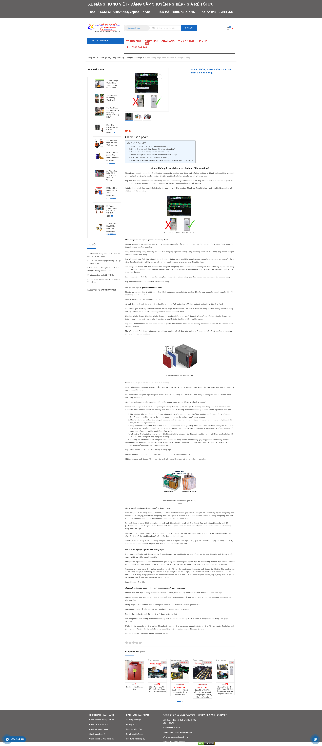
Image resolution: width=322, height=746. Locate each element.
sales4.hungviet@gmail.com (125, 12)
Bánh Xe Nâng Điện (134, 729)
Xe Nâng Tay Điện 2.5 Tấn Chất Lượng (111, 142)
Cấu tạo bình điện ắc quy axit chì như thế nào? (150, 152)
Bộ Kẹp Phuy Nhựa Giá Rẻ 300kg (112, 190)
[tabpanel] (134, 677)
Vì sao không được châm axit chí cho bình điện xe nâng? (154, 155)
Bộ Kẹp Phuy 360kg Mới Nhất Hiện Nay (112, 155)
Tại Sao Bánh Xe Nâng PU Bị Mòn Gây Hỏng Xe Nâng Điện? (112, 112)
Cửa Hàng (168, 41)
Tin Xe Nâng (186, 41)
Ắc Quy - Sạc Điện (134, 58)
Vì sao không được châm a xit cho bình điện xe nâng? (150, 146)
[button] (228, 28)
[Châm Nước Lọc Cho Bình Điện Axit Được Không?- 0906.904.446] (157, 670)
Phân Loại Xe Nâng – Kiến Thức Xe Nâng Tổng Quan (103, 280)
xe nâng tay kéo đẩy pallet (155, 626)
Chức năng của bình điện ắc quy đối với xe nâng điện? (153, 149)
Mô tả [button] (128, 131)
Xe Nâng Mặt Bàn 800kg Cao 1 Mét (111, 97)
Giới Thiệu (151, 41)
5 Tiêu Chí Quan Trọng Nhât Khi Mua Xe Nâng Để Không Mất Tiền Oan (103, 269)
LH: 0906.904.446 (137, 46)
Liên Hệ (202, 41)
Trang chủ (91, 58)
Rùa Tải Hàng (129, 660)
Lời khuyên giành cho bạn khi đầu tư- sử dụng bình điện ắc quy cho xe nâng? (162, 160)
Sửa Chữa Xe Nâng (134, 734)
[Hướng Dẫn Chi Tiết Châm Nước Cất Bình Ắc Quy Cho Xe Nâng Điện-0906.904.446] (225, 670)
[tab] (180, 131)
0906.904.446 (183, 12)
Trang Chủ (133, 41)
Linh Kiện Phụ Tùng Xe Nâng (111, 58)
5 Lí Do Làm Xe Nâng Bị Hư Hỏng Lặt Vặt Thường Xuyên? (103, 262)
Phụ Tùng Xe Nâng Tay (135, 739)
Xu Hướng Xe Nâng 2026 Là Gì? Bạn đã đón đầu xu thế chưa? (103, 254)
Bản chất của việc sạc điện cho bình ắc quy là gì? (151, 157)
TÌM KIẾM (189, 28)
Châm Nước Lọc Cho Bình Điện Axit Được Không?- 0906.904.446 (157, 689)
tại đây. (142, 582)
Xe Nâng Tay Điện (133, 720)
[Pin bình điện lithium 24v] (134, 670)
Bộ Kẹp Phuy (131, 725)
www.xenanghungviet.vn (178, 737)
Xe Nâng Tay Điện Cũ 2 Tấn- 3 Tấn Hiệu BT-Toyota (111, 175)
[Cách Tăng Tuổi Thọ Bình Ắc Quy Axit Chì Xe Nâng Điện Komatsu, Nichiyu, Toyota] (202, 670)
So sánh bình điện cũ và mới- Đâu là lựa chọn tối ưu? (180, 692)
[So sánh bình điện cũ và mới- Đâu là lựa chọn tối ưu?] (180, 670)
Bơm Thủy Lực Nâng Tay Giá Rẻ (112, 127)
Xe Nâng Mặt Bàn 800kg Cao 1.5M (111, 226)
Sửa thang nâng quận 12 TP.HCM (100, 275)
